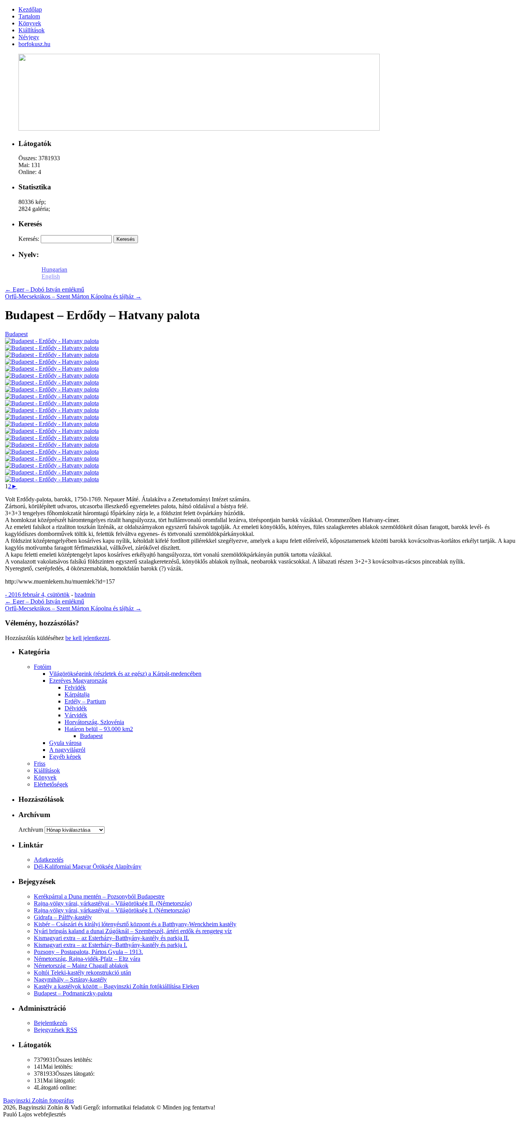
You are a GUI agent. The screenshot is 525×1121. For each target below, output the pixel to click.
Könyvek (45, 777)
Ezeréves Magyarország (78, 680)
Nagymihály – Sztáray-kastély (70, 979)
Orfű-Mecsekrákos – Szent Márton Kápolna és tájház (73, 296)
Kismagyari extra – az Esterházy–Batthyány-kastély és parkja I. (110, 945)
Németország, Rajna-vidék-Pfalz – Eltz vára (87, 958)
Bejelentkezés (50, 1023)
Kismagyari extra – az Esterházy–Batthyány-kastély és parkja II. (111, 938)
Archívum (30, 829)
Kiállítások (47, 770)
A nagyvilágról (67, 749)
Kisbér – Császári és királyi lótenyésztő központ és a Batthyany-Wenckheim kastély (135, 924)
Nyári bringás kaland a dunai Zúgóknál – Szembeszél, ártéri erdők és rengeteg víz (133, 931)
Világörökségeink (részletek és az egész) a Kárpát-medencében (125, 673)
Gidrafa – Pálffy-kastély (63, 917)
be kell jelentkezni (87, 638)
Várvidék (76, 715)
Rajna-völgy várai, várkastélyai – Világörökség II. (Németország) (113, 903)
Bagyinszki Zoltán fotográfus (38, 1100)
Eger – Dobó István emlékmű (44, 289)
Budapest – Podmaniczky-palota (73, 993)
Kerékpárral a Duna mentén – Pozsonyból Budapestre (99, 896)
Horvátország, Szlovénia (94, 722)
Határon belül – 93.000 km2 (99, 729)
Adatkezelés (48, 859)
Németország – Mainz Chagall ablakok (81, 965)
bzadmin (85, 594)
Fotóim (42, 666)
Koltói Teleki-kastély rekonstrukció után (82, 972)
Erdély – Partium (85, 701)
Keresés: (28, 238)
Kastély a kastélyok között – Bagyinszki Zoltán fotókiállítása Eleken (116, 986)
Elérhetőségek (51, 784)
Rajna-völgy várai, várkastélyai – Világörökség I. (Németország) (112, 910)
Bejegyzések (55, 1029)
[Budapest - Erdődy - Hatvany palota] (52, 341)
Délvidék (76, 708)
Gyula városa (65, 743)
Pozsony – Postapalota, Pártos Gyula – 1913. (88, 952)
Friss (39, 763)
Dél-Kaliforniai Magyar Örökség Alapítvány (87, 866)
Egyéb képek (65, 756)
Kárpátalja (77, 694)
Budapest (16, 334)
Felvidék (75, 687)
